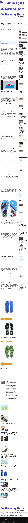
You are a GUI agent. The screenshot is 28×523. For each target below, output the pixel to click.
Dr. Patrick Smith (3, 24)
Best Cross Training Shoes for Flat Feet (22, 139)
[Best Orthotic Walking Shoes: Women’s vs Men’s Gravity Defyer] (23, 221)
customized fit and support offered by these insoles (8, 226)
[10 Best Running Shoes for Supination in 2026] (23, 45)
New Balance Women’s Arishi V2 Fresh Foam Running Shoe (23, 271)
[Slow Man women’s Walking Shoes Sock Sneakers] (23, 68)
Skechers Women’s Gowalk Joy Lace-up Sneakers (22, 248)
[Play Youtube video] (9, 85)
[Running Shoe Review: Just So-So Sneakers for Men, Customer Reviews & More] (23, 59)
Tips (4, 519)
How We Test (6, 519)
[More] (18, 26)
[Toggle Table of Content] (8, 64)
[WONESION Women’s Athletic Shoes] (23, 151)
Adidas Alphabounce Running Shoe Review (22, 94)
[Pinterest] (4, 373)
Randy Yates (23, 37)
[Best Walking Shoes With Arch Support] (23, 114)
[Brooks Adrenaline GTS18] (23, 143)
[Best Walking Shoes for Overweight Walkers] (23, 99)
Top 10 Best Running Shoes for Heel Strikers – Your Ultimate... (23, 109)
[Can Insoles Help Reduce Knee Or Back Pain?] (23, 186)
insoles (6, 368)
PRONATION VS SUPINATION (22, 55)
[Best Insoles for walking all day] (23, 179)
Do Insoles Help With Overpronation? (15, 377)
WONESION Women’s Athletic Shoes (22, 153)
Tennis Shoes (2, 519)
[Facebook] (1, 373)
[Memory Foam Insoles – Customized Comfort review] (23, 230)
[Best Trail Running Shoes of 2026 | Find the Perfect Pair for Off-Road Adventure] (23, 195)
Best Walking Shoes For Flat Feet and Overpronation (23, 131)
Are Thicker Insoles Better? (4, 377)
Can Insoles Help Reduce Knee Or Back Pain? (22, 189)
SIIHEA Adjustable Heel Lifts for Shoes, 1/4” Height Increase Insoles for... (23, 173)
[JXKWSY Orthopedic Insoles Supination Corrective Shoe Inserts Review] (23, 212)
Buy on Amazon (6, 319)
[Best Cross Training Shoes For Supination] (23, 76)
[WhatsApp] (6, 373)
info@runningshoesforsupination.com (7, 516)
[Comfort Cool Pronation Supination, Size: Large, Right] (9, 419)
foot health (4, 368)
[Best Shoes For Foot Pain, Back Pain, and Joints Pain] (23, 276)
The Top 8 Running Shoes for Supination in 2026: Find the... (23, 87)
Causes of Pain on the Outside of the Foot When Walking (23, 287)
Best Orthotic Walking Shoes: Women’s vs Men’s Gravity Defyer (23, 225)
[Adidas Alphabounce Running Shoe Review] (23, 92)
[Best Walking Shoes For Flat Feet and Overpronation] (23, 128)
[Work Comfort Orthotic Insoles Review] (23, 256)
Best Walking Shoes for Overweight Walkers (23, 101)
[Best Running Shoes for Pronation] (23, 205)
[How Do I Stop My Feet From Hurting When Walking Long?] (23, 161)
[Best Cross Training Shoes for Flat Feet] (23, 136)
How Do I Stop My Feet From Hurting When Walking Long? (23, 165)
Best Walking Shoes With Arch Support (22, 117)
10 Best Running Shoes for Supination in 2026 (23, 48)
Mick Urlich (23, 34)
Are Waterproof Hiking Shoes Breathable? (23, 241)
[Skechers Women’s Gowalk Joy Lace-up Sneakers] (23, 245)
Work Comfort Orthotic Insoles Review (23, 261)
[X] (3, 373)
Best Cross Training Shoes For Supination (22, 79)
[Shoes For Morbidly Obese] (23, 121)
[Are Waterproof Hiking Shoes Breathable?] (23, 238)
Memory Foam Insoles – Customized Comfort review (23, 233)
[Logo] (12, 12)
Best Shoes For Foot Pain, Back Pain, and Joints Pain (22, 279)
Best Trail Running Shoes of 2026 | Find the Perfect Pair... (23, 199)
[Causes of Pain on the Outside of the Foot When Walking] (23, 284)
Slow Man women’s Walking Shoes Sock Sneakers (22, 71)
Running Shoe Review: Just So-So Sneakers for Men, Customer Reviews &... (23, 63)
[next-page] (1, 504)
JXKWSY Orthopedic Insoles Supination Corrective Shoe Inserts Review (23, 215)
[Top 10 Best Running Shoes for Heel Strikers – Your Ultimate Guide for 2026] (23, 106)
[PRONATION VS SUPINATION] (23, 52)
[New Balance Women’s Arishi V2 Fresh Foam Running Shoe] (23, 267)
